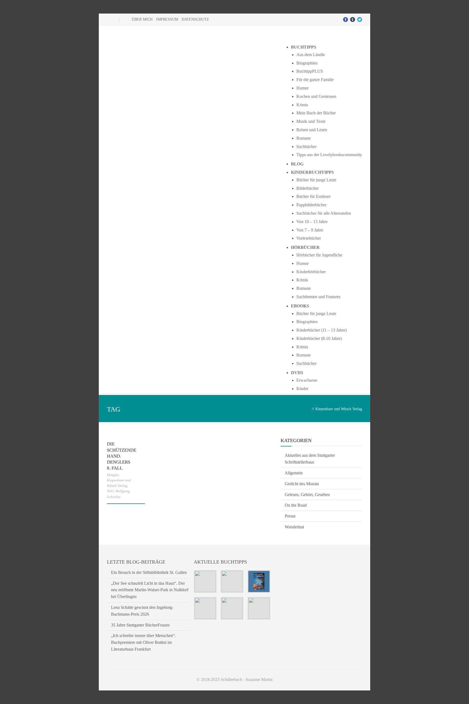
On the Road (296, 505)
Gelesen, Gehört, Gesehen (307, 494)
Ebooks (300, 306)
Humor (302, 88)
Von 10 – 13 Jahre (312, 221)
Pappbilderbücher (311, 204)
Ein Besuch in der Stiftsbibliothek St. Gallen (149, 572)
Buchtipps (303, 47)
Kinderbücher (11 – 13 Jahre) (321, 330)
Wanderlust (294, 527)
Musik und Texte (310, 121)
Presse (290, 516)
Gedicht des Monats (302, 483)
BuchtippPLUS (309, 71)
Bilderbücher (307, 188)
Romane (303, 138)
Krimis (302, 104)
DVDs (297, 372)
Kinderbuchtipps (312, 172)
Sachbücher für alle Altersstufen (323, 213)
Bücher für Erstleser (313, 196)
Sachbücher (306, 146)
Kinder (302, 388)
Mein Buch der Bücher (316, 113)
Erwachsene (306, 380)
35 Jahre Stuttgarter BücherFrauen (140, 625)
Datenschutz (195, 19)
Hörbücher (305, 247)
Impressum (167, 19)
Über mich (142, 19)
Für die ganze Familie (315, 79)
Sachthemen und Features (318, 296)
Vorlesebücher (308, 238)
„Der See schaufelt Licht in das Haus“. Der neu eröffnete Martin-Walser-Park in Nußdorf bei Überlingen (149, 590)
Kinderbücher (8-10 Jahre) (319, 338)
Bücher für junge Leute (316, 180)
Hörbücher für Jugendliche (319, 255)
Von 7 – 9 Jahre (309, 230)
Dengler (113, 475)
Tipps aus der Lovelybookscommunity (329, 154)
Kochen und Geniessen (316, 96)
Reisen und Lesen (311, 129)
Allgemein (294, 473)
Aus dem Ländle (310, 54)
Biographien (307, 63)
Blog (297, 164)
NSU (110, 491)
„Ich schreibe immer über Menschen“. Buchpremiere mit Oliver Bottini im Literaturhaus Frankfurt (143, 642)
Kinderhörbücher (311, 271)
